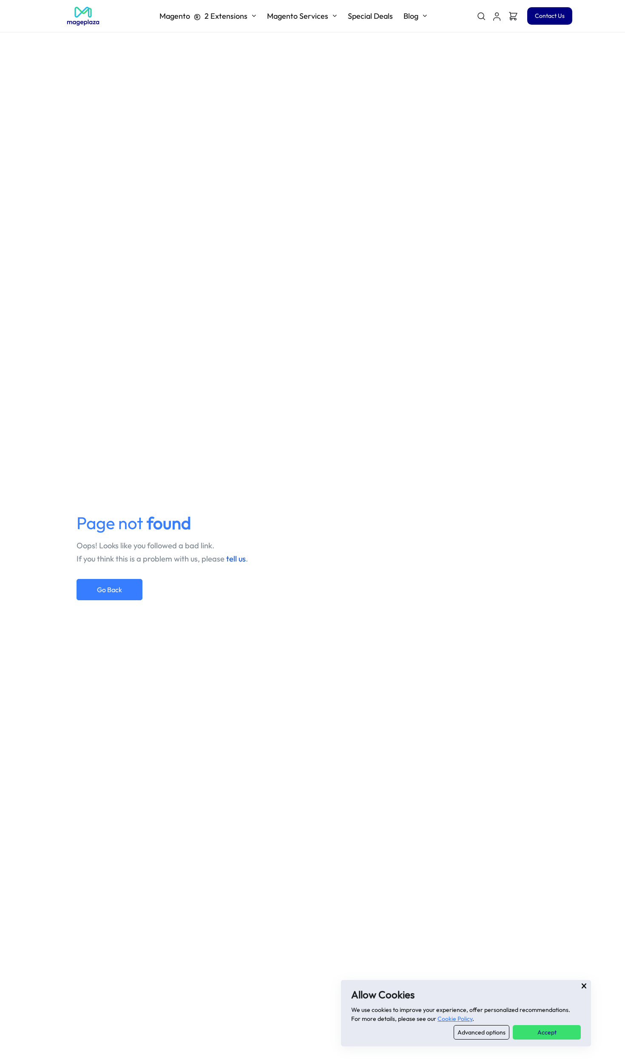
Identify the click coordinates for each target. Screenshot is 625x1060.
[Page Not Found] (83, 16)
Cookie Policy (455, 1019)
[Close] (584, 986)
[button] (497, 16)
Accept (547, 1032)
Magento (203, 16)
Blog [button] (410, 16)
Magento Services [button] (297, 16)
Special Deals (370, 16)
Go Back (109, 589)
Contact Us (550, 16)
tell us (236, 559)
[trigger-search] (481, 16)
